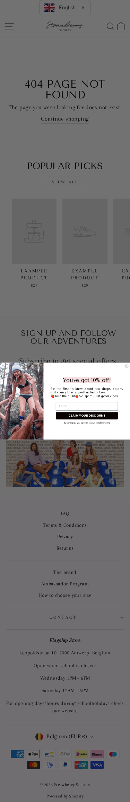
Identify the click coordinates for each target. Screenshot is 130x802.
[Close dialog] (127, 366)
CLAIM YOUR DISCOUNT (86, 415)
